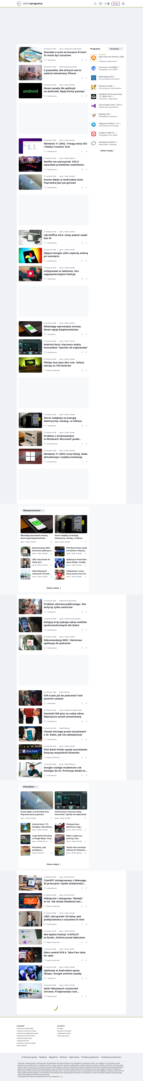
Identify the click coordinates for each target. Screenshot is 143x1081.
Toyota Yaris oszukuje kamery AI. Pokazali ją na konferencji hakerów (76, 848)
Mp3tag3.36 (104, 114)
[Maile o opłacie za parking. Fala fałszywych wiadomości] (60, 839)
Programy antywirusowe (108, 61)
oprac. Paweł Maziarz (67, 158)
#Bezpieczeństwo (32, 510)
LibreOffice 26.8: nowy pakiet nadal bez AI (65, 236)
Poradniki (60, 1028)
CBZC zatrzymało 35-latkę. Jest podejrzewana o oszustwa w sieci (41, 560)
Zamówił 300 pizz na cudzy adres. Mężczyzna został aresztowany (64, 715)
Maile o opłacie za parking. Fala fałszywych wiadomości (74, 837)
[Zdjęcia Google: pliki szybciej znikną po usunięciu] (30, 255)
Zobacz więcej (53, 588)
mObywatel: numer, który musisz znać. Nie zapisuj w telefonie (76, 572)
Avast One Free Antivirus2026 (111, 57)
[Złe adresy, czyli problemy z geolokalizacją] (25, 851)
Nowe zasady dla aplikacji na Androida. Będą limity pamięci (64, 89)
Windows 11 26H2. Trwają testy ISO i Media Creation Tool (65, 145)
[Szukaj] (95, 3)
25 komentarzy (51, 444)
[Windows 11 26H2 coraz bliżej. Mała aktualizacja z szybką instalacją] (30, 456)
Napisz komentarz (53, 370)
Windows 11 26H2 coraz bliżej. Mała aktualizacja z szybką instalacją (65, 455)
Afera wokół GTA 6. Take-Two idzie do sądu (65, 954)
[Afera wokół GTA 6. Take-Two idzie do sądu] (30, 955)
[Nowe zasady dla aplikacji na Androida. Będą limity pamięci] (30, 90)
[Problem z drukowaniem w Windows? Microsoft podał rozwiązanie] (30, 438)
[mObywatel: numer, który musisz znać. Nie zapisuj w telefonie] (60, 574)
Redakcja (43, 1057)
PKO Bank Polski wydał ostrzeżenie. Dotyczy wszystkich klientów (76, 549)
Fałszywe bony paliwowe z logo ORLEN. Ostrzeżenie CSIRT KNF (75, 825)
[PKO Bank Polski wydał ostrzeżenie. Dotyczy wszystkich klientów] (60, 551)
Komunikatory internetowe (109, 126)
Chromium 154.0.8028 (108, 67)
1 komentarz (51, 60)
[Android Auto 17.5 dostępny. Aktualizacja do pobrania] (25, 828)
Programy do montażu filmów (26, 1036)
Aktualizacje (114, 49)
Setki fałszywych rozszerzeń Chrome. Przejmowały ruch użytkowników (41, 572)
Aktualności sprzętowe (64, 1031)
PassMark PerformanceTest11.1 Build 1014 (110, 95)
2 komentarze (51, 96)
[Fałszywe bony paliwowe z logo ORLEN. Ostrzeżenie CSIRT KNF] (60, 828)
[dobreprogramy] (34, 3)
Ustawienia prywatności (111, 1057)
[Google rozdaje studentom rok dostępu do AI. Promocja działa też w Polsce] (30, 770)
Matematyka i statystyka (108, 144)
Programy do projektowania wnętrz (28, 1033)
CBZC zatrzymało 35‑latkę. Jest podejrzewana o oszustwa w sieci (64, 918)
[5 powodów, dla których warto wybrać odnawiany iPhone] (30, 72)
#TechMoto (28, 786)
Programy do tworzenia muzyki (26, 1031)
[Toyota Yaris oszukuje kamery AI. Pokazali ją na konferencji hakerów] (60, 851)
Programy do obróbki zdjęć (25, 1028)
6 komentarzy (51, 924)
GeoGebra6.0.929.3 (107, 142)
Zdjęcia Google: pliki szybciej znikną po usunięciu (66, 254)
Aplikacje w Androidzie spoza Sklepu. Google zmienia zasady (76, 560)
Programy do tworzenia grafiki (26, 1043)
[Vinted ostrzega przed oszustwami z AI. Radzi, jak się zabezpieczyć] (30, 734)
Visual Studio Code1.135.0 (110, 105)
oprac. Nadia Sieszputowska (69, 619)
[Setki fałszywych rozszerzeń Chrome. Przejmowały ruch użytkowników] (25, 574)
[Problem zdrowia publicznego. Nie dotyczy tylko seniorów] (30, 606)
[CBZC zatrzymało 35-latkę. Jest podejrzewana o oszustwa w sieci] (25, 563)
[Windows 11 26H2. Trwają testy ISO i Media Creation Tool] (30, 146)
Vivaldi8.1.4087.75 (107, 133)
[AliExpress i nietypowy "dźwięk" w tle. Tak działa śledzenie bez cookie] (30, 900)
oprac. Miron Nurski (66, 877)
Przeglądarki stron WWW (108, 70)
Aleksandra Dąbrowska (67, 601)
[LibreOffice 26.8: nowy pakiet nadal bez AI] (30, 237)
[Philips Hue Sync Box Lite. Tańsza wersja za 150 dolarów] (30, 365)
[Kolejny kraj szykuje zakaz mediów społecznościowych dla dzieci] (30, 624)
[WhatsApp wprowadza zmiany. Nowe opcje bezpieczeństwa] (30, 329)
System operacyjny (63, 1036)
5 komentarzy (51, 261)
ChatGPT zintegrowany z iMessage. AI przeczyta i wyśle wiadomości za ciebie (65, 883)
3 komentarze (51, 169)
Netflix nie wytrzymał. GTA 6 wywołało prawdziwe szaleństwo (64, 163)
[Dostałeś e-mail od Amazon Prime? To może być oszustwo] (30, 54)
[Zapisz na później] (82, 60)
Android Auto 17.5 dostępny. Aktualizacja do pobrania (42, 825)
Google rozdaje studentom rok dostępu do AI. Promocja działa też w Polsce (65, 770)
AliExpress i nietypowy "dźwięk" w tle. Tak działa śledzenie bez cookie (63, 901)
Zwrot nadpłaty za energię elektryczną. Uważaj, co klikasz (63, 419)
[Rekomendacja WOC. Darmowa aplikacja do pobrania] (25, 551)
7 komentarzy (51, 243)
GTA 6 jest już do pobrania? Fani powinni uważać (63, 697)
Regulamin (53, 1057)
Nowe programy (22, 1046)
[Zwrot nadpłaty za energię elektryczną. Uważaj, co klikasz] (30, 420)
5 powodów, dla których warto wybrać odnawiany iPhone (62, 71)
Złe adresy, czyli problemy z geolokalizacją (39, 848)
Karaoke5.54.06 (105, 86)
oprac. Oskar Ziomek (67, 85)
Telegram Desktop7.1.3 (109, 123)
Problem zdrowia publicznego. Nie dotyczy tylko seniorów (65, 605)
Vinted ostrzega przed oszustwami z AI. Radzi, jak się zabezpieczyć (65, 733)
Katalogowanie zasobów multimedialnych (108, 116)
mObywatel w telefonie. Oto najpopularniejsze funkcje (61, 272)
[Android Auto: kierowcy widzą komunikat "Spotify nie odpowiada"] (30, 347)
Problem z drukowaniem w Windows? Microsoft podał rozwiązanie (61, 439)
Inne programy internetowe (109, 79)
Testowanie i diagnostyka (108, 99)
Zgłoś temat (74, 1057)
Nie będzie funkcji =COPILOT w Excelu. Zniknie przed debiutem (64, 936)
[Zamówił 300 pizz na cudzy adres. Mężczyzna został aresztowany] (30, 716)
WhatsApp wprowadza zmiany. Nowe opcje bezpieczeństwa (62, 328)
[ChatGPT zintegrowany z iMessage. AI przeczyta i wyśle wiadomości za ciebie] (30, 882)
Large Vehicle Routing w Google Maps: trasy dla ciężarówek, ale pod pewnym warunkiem (42, 837)
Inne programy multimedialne (110, 88)
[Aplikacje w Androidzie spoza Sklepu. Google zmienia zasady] (60, 563)
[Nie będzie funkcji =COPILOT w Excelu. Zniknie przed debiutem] (30, 937)
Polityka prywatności (90, 1057)
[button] (123, 3)
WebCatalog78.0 (106, 76)
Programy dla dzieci (23, 1041)
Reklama (63, 1057)
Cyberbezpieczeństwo (64, 1033)
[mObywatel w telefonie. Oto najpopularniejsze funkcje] (30, 273)
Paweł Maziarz (64, 692)
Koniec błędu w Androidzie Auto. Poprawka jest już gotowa (64, 181)
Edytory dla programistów (108, 107)
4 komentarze (51, 352)
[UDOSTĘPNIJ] (86, 60)
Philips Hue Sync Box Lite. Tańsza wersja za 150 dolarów (64, 364)
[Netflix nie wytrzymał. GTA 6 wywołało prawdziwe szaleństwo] (30, 164)
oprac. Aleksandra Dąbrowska (70, 49)
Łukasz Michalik (38, 853)
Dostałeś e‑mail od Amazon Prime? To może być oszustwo (65, 53)
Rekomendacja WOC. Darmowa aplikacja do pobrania (42, 549)
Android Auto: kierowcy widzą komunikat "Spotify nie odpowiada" (66, 346)
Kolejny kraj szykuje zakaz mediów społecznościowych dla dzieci (65, 623)
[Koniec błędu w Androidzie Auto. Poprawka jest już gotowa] (30, 182)
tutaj (61, 1076)
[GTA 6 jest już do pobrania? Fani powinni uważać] (30, 698)
